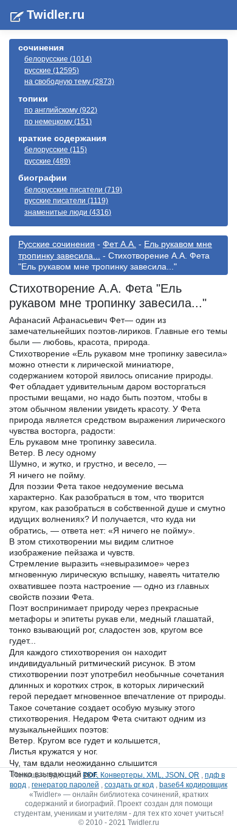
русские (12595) (51, 70)
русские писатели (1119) (66, 201)
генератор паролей (65, 785)
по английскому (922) (60, 110)
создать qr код (129, 785)
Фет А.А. (119, 244)
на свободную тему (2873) (69, 81)
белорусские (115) (55, 149)
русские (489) (47, 161)
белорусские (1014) (58, 59)
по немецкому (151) (58, 121)
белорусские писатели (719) (73, 190)
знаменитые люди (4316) (67, 212)
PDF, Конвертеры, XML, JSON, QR (141, 775)
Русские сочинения (56, 244)
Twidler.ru (55, 14)
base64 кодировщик (193, 785)
